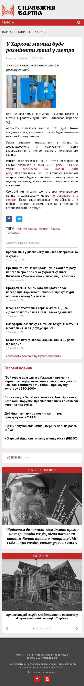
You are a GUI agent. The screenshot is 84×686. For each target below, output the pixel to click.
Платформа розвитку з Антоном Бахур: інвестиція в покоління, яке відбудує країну (42, 326)
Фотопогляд (42, 556)
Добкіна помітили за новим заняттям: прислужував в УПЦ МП (33, 415)
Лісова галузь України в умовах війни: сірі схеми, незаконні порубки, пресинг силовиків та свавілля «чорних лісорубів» (41, 401)
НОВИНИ (23, 32)
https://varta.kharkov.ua (28, 12)
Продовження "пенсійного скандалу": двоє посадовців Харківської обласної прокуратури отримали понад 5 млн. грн (40, 292)
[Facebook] (37, 679)
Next (77, 628)
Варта (7, 32)
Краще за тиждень (42, 470)
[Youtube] (47, 679)
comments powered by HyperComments (33, 356)
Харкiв (40, 32)
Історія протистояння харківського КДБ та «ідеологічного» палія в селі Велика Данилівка (39, 310)
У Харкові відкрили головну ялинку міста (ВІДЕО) (40, 438)
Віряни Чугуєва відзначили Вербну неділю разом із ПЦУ (40, 428)
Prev (7, 628)
